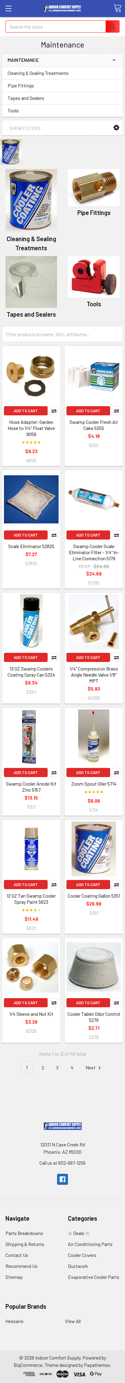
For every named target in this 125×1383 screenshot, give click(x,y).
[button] (116, 128)
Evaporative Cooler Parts (93, 1277)
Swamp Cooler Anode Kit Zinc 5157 (31, 787)
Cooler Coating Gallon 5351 (94, 896)
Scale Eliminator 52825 (31, 546)
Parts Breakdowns (24, 1233)
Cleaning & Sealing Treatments (38, 73)
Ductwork (78, 1266)
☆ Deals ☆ (79, 1233)
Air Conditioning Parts (90, 1244)
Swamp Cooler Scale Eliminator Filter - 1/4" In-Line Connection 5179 (94, 552)
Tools (13, 110)
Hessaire (14, 1321)
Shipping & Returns (24, 1244)
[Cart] (117, 8)
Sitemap (14, 1277)
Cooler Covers (82, 1255)
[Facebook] (62, 1179)
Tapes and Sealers (26, 98)
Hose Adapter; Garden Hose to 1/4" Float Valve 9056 (31, 428)
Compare (54, 410)
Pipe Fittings (21, 85)
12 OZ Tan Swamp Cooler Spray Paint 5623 (31, 899)
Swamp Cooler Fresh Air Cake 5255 (93, 425)
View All (73, 1321)
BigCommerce (28, 1365)
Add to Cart (26, 410)
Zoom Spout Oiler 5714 (94, 784)
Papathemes (97, 1365)
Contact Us (16, 1255)
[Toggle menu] (8, 8)
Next (91, 1067)
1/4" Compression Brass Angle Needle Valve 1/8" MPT (94, 675)
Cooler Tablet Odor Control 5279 (93, 1017)
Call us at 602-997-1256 (62, 1163)
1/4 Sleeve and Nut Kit (31, 1014)
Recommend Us (21, 1266)
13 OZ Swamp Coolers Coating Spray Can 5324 (31, 671)
